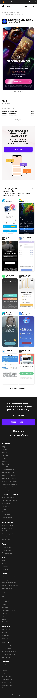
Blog (3, 447)
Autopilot (5, 509)
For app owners (7, 553)
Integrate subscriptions (9, 577)
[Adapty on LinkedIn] (14, 435)
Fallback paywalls (7, 534)
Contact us (5, 668)
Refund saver (6, 537)
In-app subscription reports (11, 487)
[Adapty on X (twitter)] (11, 435)
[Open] (33, 6)
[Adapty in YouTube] (26, 435)
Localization (6, 515)
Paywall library (6, 467)
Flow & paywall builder (9, 497)
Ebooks (4, 450)
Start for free (18, 415)
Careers (4, 671)
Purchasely (5, 632)
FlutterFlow (5, 607)
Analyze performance (9, 583)
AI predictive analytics (9, 651)
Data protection (7, 679)
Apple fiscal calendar (8, 475)
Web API (5, 622)
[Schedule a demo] (29, 6)
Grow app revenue (8, 580)
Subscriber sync (7, 528)
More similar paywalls (17, 388)
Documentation (7, 464)
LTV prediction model (9, 654)
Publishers (5, 566)
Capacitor (5, 613)
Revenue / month (8, 103)
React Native (6, 602)
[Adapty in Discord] (18, 435)
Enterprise (5, 569)
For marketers (6, 550)
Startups (5, 563)
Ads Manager (6, 657)
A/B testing (5, 506)
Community (5, 490)
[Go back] (3, 12)
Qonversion (5, 635)
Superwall (5, 638)
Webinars (5, 455)
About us (5, 665)
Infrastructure (7, 522)
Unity (3, 616)
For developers (7, 547)
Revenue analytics (8, 646)
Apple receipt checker (9, 478)
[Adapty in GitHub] (22, 435)
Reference (11, 22)
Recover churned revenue (10, 585)
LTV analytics (6, 649)
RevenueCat (6, 629)
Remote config (7, 518)
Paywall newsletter (8, 470)
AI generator (6, 503)
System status (6, 682)
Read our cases (7, 588)
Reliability (5, 531)
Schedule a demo (18, 422)
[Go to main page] (6, 6)
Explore (18, 149)
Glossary (5, 461)
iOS (3, 596)
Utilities (16, 12)
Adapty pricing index (8, 472)
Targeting (5, 512)
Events (4, 458)
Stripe (4, 619)
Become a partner (8, 688)
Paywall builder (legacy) (9, 500)
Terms (4, 673)
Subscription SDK (7, 525)
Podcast (5, 452)
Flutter (4, 605)
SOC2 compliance (7, 685)
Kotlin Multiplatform (8, 610)
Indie (3, 561)
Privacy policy (6, 676)
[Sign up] (25, 6)
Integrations (6, 539)
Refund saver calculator (9, 484)
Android (4, 599)
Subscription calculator (9, 481)
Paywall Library (8, 12)
